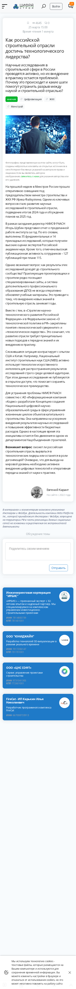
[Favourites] (28, 23)
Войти (56, 6)
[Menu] (5, 6)
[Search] (43, 6)
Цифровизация (33, 99)
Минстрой (17, 106)
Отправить (58, 568)
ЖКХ (51, 99)
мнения (11, 99)
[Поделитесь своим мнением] (38, 551)
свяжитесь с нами (30, 176)
